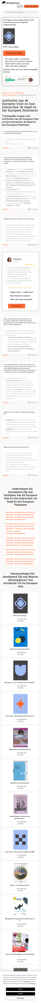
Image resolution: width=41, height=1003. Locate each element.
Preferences (20, 998)
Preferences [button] (33, 983)
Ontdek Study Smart (31, 6)
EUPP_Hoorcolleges (9, 95)
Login (19, 6)
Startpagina (6, 93)
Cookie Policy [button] (27, 981)
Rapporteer (6, 148)
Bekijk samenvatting (14, 53)
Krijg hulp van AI (34, 147)
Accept (20, 989)
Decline (20, 993)
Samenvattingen (18, 93)
